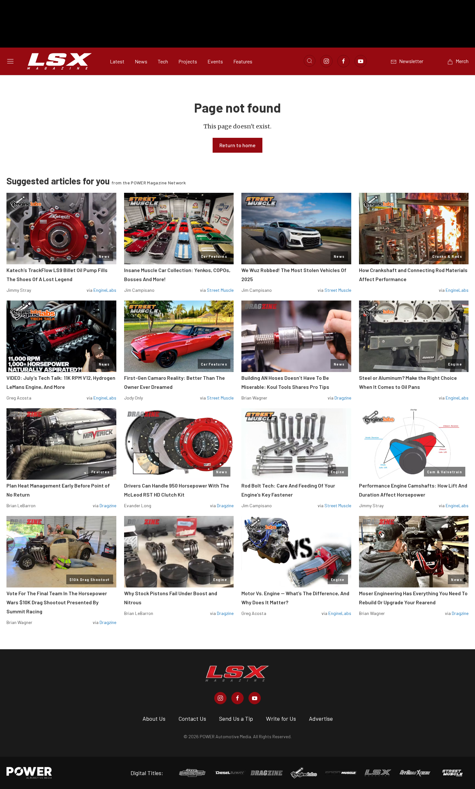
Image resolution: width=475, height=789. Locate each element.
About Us (153, 718)
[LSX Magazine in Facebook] (237, 698)
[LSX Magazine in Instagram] (220, 698)
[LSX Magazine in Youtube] (254, 698)
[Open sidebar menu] (10, 61)
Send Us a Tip (236, 718)
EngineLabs (104, 290)
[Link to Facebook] (343, 61)
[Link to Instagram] (326, 61)
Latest (117, 61)
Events (215, 61)
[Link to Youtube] (360, 61)
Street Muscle (220, 290)
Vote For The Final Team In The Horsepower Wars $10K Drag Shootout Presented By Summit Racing (56, 602)
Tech (163, 61)
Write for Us (281, 718)
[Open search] (309, 61)
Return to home (237, 145)
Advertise (321, 718)
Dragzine (342, 397)
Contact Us (192, 718)
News (141, 61)
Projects (187, 61)
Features (242, 61)
